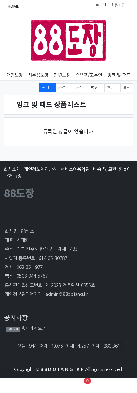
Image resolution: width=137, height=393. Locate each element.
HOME (13, 6)
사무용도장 (38, 74)
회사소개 (12, 169)
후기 (111, 88)
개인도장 (14, 74)
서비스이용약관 (75, 169)
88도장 (19, 192)
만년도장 (62, 74)
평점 (95, 88)
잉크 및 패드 (119, 74)
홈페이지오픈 (33, 328)
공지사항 (16, 318)
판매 (46, 88)
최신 (126, 88)
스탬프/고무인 (89, 74)
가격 (62, 88)
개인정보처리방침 (40, 169)
